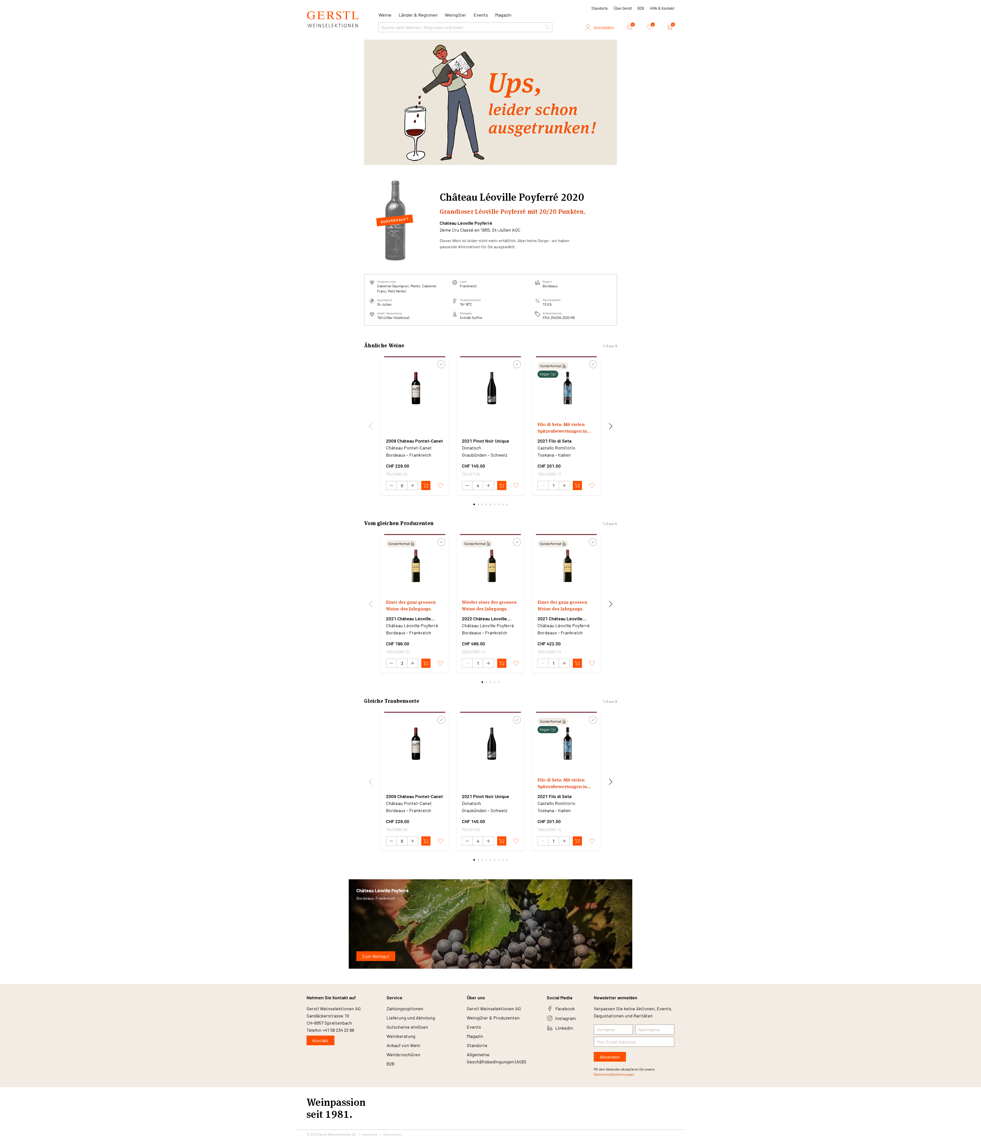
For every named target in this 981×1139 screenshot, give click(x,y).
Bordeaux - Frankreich (408, 455)
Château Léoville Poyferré (466, 223)
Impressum (370, 1134)
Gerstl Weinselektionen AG (494, 1008)
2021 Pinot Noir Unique (485, 441)
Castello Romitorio (556, 447)
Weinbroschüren (403, 1054)
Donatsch (471, 447)
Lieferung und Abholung (411, 1018)
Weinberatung (401, 1036)
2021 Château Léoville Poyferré (408, 619)
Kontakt (320, 1040)
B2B (640, 8)
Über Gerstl (623, 8)
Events (481, 15)
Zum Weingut (375, 956)
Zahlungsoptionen (405, 1008)
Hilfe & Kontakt (662, 8)
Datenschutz (392, 1134)
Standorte (599, 8)
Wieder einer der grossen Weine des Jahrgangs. (489, 605)
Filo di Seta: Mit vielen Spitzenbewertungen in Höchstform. (562, 427)
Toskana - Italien (554, 455)
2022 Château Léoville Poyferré (484, 619)
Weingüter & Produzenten (493, 1018)
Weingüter (455, 15)
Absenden (610, 1057)
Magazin (503, 15)
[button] (547, 27)
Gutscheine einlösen (407, 1027)
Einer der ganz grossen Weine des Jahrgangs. (411, 605)
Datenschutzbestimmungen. (614, 1074)
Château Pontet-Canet (409, 447)
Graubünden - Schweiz (484, 455)
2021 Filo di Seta (554, 441)
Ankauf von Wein (403, 1045)
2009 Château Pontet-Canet (414, 441)
